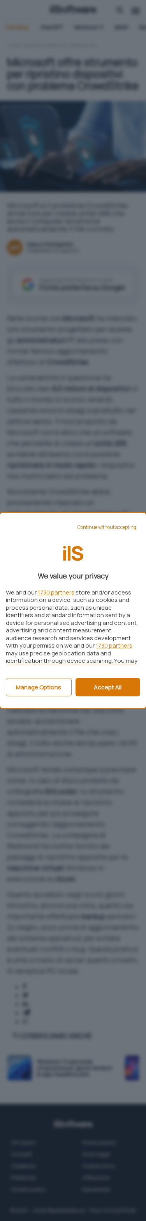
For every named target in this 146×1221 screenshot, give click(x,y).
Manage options (38, 687)
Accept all (107, 687)
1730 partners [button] (56, 592)
